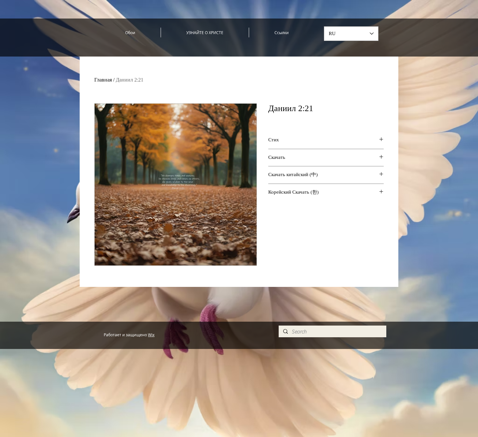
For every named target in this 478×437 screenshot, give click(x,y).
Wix (151, 334)
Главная (103, 80)
